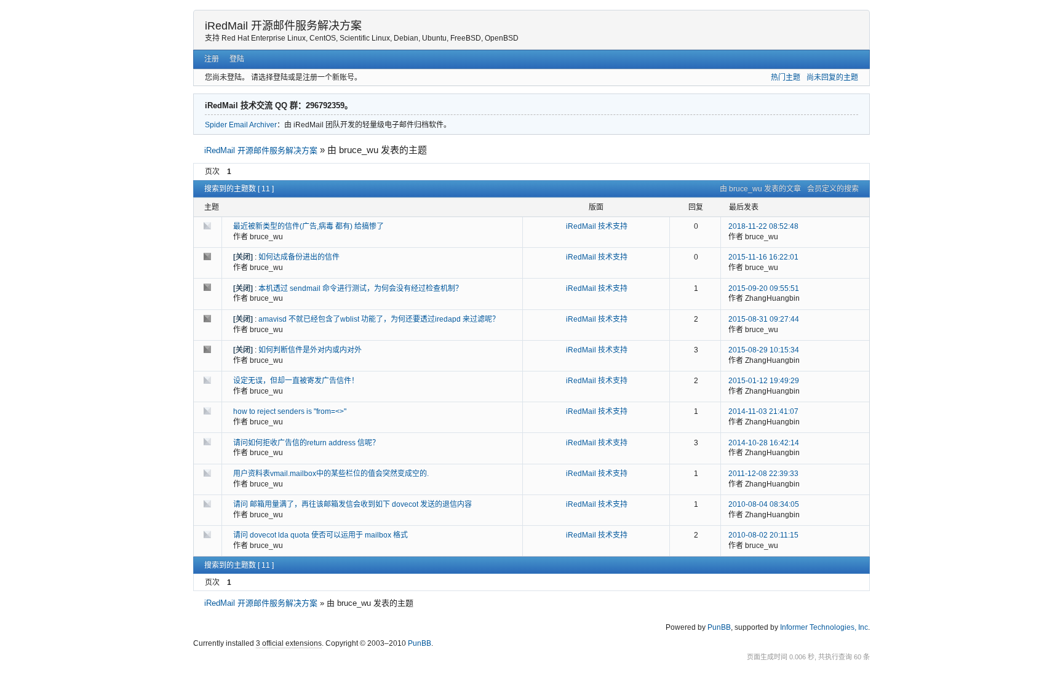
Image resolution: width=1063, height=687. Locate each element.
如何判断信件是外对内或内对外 (310, 350)
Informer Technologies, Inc (824, 627)
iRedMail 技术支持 (596, 226)
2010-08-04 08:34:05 (763, 504)
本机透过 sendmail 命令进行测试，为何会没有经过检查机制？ (360, 288)
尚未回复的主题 (832, 77)
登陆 (236, 59)
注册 (211, 59)
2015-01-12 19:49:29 (763, 380)
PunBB (719, 627)
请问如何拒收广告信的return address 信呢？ (306, 443)
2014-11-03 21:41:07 (763, 411)
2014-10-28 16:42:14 (763, 443)
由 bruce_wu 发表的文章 (760, 189)
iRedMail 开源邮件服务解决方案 (283, 26)
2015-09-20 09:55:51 (763, 288)
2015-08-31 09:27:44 (763, 319)
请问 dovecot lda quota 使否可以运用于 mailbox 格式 (320, 535)
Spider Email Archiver (241, 125)
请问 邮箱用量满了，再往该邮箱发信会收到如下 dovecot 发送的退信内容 (352, 504)
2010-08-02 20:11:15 (763, 535)
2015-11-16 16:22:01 (763, 257)
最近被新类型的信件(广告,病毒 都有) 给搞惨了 (308, 226)
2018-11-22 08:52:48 (763, 226)
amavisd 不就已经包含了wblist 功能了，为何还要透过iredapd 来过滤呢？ (379, 319)
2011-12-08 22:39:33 (763, 473)
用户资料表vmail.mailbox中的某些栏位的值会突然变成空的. (331, 473)
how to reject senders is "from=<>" (289, 411)
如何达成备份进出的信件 (299, 257)
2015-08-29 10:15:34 (763, 350)
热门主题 (785, 77)
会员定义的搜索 (833, 189)
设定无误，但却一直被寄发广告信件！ (296, 380)
